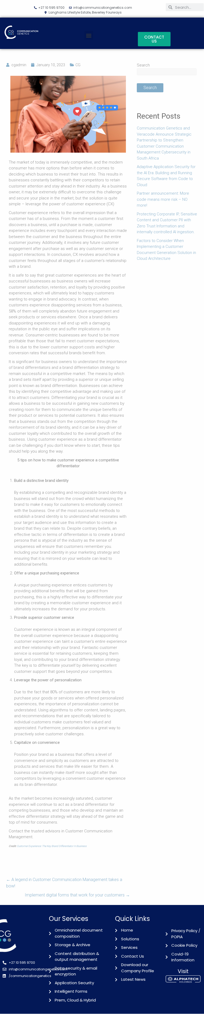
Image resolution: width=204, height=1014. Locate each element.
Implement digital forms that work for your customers (77, 895)
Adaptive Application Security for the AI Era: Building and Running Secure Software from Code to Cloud (166, 175)
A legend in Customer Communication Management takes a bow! (64, 882)
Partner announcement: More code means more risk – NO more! (163, 199)
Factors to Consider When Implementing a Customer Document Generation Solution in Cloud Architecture (166, 249)
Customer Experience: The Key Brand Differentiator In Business (52, 846)
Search (143, 65)
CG (77, 65)
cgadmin (18, 65)
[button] (88, 35)
